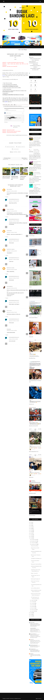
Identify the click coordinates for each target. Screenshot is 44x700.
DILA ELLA (9, 310)
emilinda (31, 653)
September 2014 (34, 544)
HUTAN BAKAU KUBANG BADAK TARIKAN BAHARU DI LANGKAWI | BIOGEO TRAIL (35, 650)
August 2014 (33, 600)
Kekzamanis (10, 286)
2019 (31, 530)
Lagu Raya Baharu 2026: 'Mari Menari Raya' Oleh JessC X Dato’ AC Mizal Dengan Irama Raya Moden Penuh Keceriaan (35, 642)
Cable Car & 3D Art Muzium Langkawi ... (6, 178)
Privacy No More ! (33, 633)
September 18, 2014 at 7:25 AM (14, 278)
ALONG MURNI (33, 628)
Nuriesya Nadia (10, 249)
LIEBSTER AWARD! (10, 294)
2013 (31, 612)
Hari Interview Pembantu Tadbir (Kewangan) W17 (36, 151)
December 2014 (34, 539)
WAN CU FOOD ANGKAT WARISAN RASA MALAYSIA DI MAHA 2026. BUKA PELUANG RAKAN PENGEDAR (35, 625)
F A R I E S (32, 639)
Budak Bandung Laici (34, 645)
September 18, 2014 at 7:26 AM (14, 320)
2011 (31, 615)
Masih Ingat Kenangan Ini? (35, 578)
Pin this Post (16, 149)
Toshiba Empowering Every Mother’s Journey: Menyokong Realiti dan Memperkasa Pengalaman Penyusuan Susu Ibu (35, 630)
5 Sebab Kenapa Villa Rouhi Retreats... (23, 178)
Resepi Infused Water (34, 545)
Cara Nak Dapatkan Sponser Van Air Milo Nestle (37, 174)
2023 (31, 523)
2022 (31, 525)
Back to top (38, 698)
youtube (35, 86)
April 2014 (33, 606)
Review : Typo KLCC (34, 573)
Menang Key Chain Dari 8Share (36, 564)
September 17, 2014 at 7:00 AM (14, 220)
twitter (31, 86)
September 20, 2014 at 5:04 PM (12, 330)
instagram (35, 82)
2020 (31, 528)
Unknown (9, 230)
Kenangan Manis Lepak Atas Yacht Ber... (14, 178)
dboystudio (32, 622)
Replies (7, 196)
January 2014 (33, 611)
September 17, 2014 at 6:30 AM (12, 191)
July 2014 (32, 601)
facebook (31, 82)
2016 (31, 534)
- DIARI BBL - (15, 151)
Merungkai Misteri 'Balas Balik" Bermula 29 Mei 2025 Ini (35, 646)
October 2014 (33, 542)
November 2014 (34, 541)
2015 (31, 536)
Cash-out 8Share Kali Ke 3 (35, 588)
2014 (31, 537)
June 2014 (33, 603)
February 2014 (33, 609)
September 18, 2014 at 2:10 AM (12, 269)
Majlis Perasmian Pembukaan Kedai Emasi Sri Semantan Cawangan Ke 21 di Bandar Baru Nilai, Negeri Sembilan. (35, 636)
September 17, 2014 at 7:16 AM (12, 232)
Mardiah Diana (10, 267)
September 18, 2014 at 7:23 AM (12, 312)
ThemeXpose (12, 698)
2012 (31, 614)
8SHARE (19, 151)
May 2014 (33, 604)
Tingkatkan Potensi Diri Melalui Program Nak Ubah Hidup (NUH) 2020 (35, 655)
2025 (31, 522)
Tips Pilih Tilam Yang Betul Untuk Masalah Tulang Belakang (37, 138)
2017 (31, 533)
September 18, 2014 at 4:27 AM (12, 288)
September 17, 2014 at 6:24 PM (14, 240)
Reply (6, 205)
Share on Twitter (21, 146)
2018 (31, 531)
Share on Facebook (10, 146)
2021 (31, 526)
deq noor (9, 189)
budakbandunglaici (14, 199)
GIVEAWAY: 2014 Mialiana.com (36, 558)
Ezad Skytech (10, 209)
